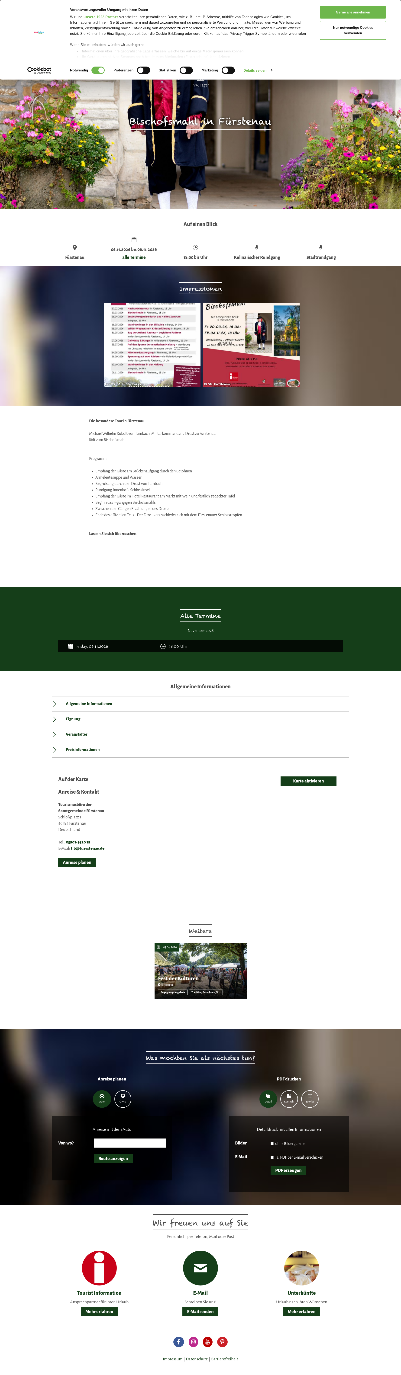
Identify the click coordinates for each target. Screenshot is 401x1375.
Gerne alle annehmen (353, 12)
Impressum (172, 1359)
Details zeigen (254, 70)
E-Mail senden (200, 1311)
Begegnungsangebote (173, 992)
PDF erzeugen (288, 1170)
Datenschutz (197, 1359)
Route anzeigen (113, 1158)
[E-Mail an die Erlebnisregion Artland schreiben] (200, 1268)
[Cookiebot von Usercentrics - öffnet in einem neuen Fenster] (39, 70)
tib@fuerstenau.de (87, 848)
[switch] (143, 70)
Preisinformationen (83, 750)
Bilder (241, 1143)
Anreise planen (77, 862)
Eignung (73, 719)
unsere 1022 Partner (101, 17)
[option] (150, 347)
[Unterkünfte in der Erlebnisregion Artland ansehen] (301, 1268)
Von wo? (66, 1143)
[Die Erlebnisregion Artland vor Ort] (99, 1268)
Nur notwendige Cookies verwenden (353, 30)
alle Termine (134, 257)
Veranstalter (76, 734)
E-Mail (241, 1156)
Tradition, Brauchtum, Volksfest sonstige (207, 992)
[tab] (102, 1099)
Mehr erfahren (99, 1311)
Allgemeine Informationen (89, 704)
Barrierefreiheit (224, 1359)
